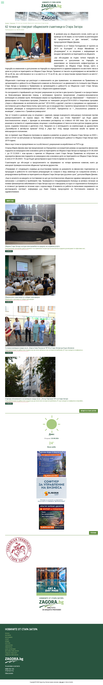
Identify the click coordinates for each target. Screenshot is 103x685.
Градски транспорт (11, 653)
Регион (7, 633)
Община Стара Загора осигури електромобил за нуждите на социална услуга (32, 246)
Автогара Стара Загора (12, 651)
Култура (7, 643)
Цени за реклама (10, 649)
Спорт (7, 639)
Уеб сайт (61, 682)
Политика (12, 23)
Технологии (9, 645)
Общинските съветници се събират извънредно (22, 297)
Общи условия (9, 673)
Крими (7, 641)
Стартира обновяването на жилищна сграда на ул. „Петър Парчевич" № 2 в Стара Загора (36, 399)
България (8, 635)
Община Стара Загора (11, 655)
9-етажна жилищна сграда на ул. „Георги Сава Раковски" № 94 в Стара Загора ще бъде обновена (39, 348)
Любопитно (8, 647)
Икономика (8, 637)
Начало (7, 23)
